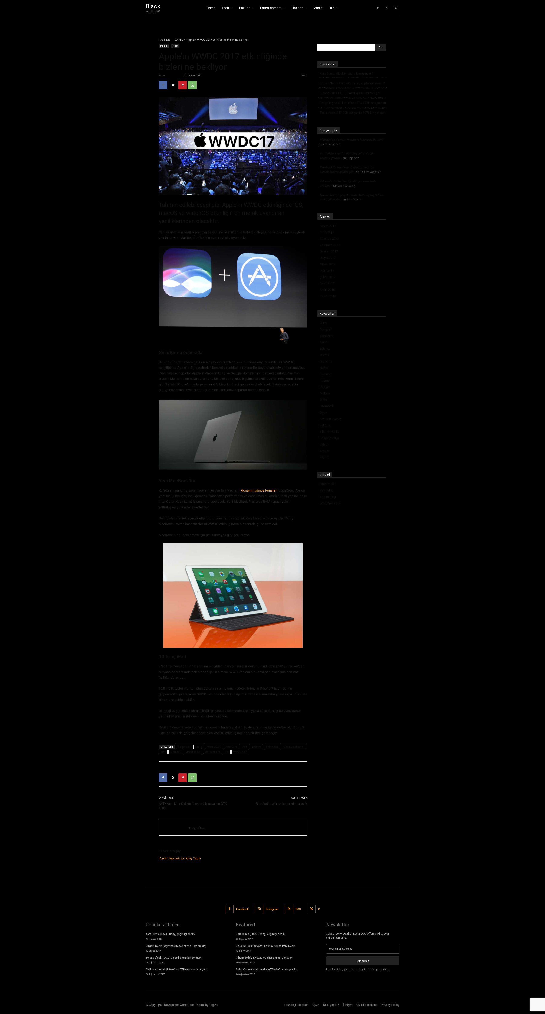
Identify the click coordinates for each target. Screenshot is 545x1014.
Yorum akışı (328, 497)
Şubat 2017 (327, 277)
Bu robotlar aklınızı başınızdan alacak (281, 804)
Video (323, 444)
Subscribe (363, 961)
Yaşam (324, 451)
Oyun (323, 412)
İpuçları (325, 387)
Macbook (175, 751)
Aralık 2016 (327, 290)
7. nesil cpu (184, 746)
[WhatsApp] (192, 85)
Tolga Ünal (173, 75)
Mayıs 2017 (328, 258)
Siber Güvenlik (329, 432)
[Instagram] (386, 8)
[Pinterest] (182, 85)
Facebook (242, 909)
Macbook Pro (212, 751)
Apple (198, 746)
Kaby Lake (272, 746)
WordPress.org (330, 503)
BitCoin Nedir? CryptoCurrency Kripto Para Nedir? (352, 83)
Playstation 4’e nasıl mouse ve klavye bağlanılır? (351, 139)
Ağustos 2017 (329, 239)
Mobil (323, 400)
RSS (298, 909)
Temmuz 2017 (330, 245)
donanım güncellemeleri (259, 490)
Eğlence (325, 348)
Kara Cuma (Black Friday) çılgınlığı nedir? (346, 73)
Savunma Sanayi (331, 419)
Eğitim (324, 342)
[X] (395, 8)
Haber (175, 45)
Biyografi (326, 329)
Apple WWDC (214, 746)
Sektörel (325, 425)
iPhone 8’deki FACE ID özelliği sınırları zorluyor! (350, 93)
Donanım (326, 336)
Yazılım (324, 457)
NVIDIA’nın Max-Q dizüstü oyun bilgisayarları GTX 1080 (193, 806)
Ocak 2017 (327, 283)
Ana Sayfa (165, 40)
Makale (325, 393)
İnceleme (326, 374)
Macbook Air (193, 751)
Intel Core (231, 746)
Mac (163, 751)
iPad (244, 746)
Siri (227, 751)
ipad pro (256, 746)
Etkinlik (179, 40)
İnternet (325, 380)
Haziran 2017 (329, 251)
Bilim (323, 323)
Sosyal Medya (329, 438)
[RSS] (289, 909)
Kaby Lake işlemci (293, 746)
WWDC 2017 (240, 751)
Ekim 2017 (327, 232)
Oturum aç (327, 484)
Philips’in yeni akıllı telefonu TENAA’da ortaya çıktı (353, 103)
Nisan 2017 (327, 264)
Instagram (272, 909)
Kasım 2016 (328, 296)
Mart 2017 (327, 270)
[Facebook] (377, 8)
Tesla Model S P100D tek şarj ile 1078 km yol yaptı (353, 112)
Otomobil (326, 406)
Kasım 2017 (328, 226)
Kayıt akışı (326, 490)
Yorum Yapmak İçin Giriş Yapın (180, 858)
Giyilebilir (326, 361)
